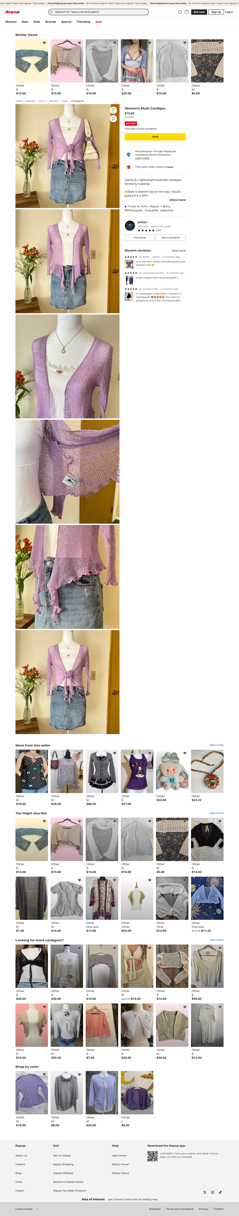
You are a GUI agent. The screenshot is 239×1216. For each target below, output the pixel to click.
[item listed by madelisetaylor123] (102, 839)
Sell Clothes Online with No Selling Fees (133, 1199)
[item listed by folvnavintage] (31, 1092)
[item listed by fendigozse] (102, 966)
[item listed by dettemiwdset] (137, 839)
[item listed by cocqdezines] (137, 966)
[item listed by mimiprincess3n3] (67, 839)
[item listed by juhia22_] (67, 898)
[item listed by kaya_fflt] (172, 1025)
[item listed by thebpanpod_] (207, 898)
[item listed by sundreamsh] (31, 898)
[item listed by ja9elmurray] (67, 1025)
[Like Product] (44, 43)
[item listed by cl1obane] (172, 966)
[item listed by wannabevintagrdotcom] (102, 1092)
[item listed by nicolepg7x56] (172, 898)
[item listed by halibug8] (31, 839)
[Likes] (180, 12)
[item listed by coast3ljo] (137, 1092)
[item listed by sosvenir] (102, 898)
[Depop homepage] (12, 12)
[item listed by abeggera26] (207, 1025)
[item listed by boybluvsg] (207, 839)
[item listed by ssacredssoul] (31, 1025)
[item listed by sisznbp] (102, 1025)
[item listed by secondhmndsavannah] (172, 839)
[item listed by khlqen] (67, 1092)
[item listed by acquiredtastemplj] (137, 1025)
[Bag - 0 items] (186, 12)
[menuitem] (11, 21)
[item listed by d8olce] (67, 966)
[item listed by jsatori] (31, 771)
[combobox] (98, 12)
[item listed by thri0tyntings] (137, 898)
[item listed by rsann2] (31, 966)
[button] (162, 230)
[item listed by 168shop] (207, 966)
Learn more (142, 158)
